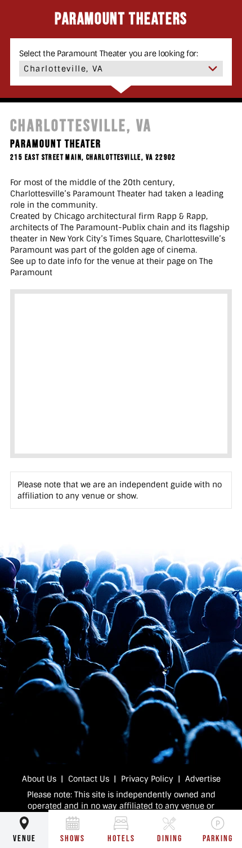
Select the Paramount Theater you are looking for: (108, 53)
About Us (39, 779)
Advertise (203, 779)
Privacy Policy (147, 779)
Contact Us (88, 779)
